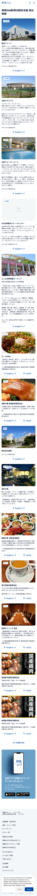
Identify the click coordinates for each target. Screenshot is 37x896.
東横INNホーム (6, 812)
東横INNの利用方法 (9, 847)
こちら (20, 785)
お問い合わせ (6, 859)
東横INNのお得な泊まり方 (11, 840)
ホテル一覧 (16, 812)
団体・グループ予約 (9, 825)
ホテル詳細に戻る (18, 743)
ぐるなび (28, 374)
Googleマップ (20, 71)
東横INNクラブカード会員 (11, 844)
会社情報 (5, 863)
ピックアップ (6, 829)
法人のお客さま (7, 852)
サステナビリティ (8, 871)
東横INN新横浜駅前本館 (9, 814)
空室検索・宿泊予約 (9, 822)
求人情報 (5, 867)
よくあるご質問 (7, 855)
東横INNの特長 (7, 837)
